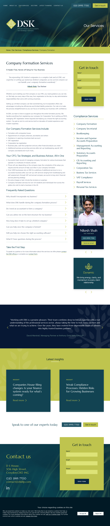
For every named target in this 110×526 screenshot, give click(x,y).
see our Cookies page (53, 514)
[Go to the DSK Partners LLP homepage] (22, 25)
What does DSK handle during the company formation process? (31, 202)
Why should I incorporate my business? (21, 196)
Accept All (83, 513)
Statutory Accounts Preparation (86, 154)
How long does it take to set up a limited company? (26, 221)
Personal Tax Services (87, 187)
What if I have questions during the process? (23, 239)
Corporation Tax (84, 168)
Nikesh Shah (32, 86)
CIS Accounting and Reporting (86, 161)
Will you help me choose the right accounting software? (28, 233)
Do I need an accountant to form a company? (24, 209)
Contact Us (58, 5)
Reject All (98, 513)
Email (79, 80)
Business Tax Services (86, 172)
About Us (13, 5)
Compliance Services (30, 50)
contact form (33, 254)
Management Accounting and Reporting (89, 147)
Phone (79, 88)
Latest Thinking (45, 5)
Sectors (34, 5)
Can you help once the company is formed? (23, 227)
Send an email (89, 243)
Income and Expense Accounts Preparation (87, 139)
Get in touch (100, 5)
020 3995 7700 (81, 6)
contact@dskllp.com (18, 481)
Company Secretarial (87, 128)
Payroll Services (84, 182)
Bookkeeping (83, 133)
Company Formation (87, 124)
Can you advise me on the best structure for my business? (29, 215)
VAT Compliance (85, 177)
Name (79, 73)
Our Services (24, 5)
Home (5, 5)
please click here (31, 516)
